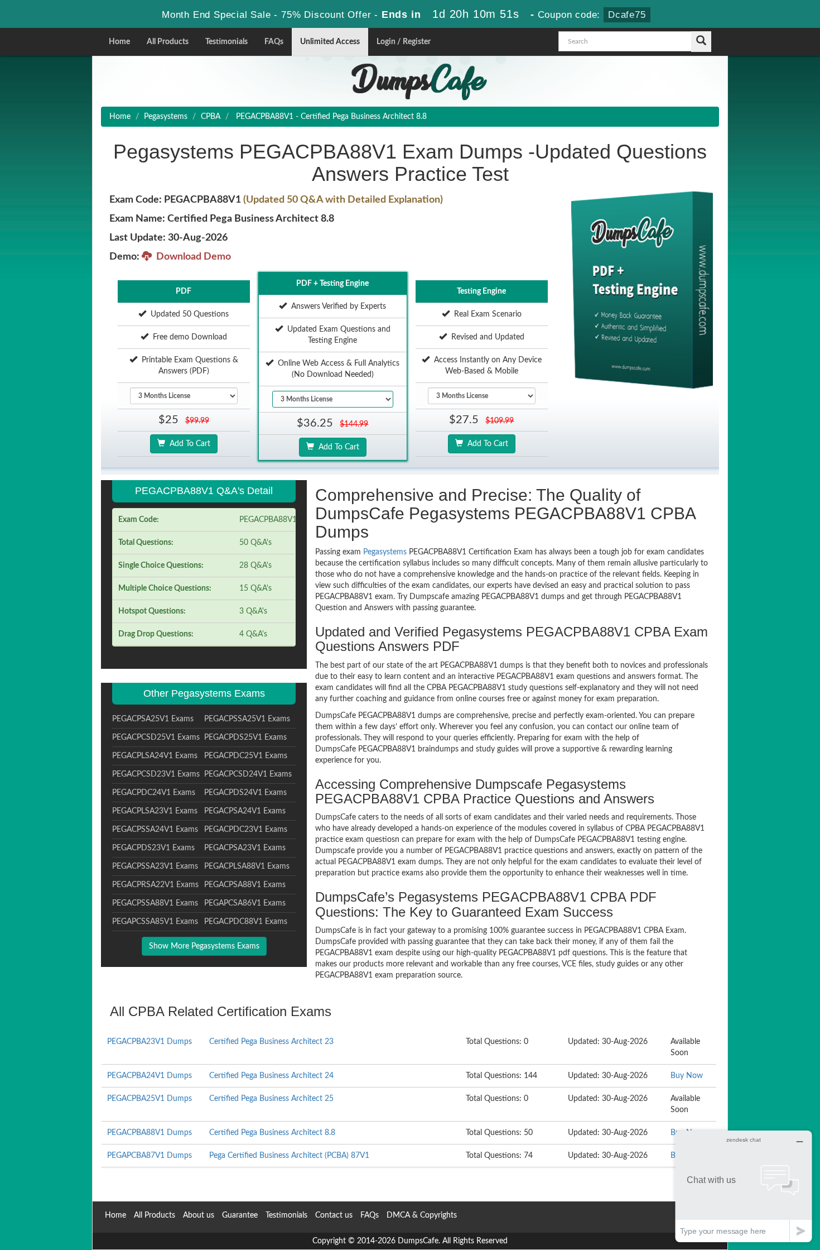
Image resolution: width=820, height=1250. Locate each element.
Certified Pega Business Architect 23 (271, 1042)
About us (198, 1215)
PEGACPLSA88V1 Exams (247, 866)
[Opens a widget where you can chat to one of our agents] (743, 1186)
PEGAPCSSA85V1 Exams (155, 922)
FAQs (273, 42)
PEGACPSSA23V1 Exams (155, 866)
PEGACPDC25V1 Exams (245, 756)
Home (119, 42)
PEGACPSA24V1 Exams (245, 811)
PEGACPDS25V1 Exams (245, 737)
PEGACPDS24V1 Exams (245, 793)
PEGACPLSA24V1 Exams (154, 756)
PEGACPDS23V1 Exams (153, 848)
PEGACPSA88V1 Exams (245, 885)
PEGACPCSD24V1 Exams (248, 774)
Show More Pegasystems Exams (204, 946)
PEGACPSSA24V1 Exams (155, 830)
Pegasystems (165, 117)
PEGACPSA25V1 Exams (153, 719)
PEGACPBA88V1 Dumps (149, 1133)
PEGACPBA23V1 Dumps (149, 1042)
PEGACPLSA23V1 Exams (154, 811)
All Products (168, 42)
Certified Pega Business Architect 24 (271, 1076)
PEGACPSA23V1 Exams (245, 848)
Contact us (334, 1215)
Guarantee (240, 1215)
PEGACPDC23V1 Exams (245, 830)
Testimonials (226, 42)
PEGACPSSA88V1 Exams (155, 903)
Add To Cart (187, 444)
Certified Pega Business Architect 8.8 (272, 1133)
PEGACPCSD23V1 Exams (156, 774)
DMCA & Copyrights (422, 1215)
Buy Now (687, 1076)
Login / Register (404, 42)
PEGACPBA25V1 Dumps (149, 1099)
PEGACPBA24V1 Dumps (149, 1076)
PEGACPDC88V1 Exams (245, 922)
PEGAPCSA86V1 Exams (245, 903)
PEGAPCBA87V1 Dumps (149, 1156)
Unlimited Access (330, 42)
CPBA (210, 117)
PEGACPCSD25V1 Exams (156, 737)
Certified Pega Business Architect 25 (271, 1099)
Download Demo (191, 257)
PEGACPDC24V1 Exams (153, 793)
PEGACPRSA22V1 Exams (155, 885)
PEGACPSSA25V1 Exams (247, 719)
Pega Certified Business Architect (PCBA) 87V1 (289, 1156)
